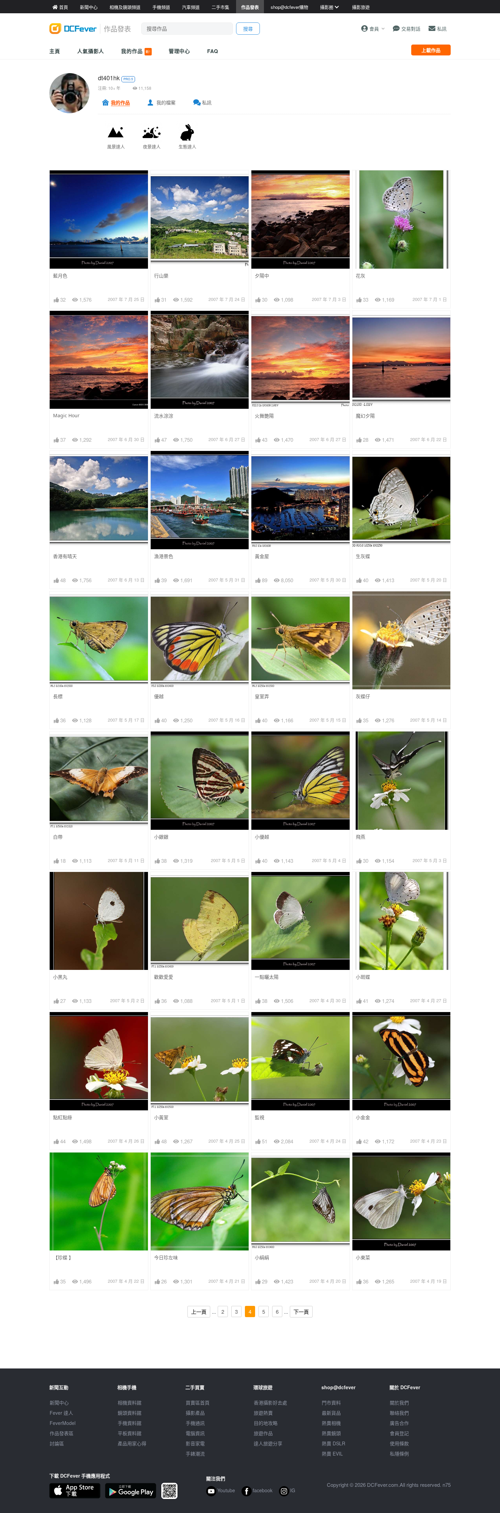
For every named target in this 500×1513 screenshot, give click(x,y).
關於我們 (399, 1402)
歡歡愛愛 (163, 977)
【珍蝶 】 (63, 1257)
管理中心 (179, 51)
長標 (58, 696)
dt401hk (109, 77)
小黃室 (161, 1117)
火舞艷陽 (264, 416)
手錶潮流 (195, 1453)
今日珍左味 (166, 1257)
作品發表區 (61, 1433)
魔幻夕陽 (365, 416)
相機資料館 (129, 1402)
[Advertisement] (250, 1353)
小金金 (363, 1117)
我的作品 (135, 51)
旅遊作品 (263, 1433)
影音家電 (195, 1443)
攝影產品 (195, 1412)
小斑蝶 (363, 977)
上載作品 (430, 50)
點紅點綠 (62, 1117)
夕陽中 (262, 275)
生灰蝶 (363, 556)
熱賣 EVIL (332, 1453)
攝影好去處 (270, 1402)
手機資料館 (129, 1422)
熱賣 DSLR (333, 1443)
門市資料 (331, 1402)
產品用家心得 (132, 1443)
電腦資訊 (195, 1433)
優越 (159, 696)
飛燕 (360, 837)
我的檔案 (166, 102)
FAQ (212, 51)
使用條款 (399, 1443)
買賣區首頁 (198, 1402)
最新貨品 (331, 1412)
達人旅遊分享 (268, 1443)
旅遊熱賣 (263, 1412)
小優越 (262, 837)
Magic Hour (66, 415)
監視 (259, 1117)
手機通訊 (195, 1422)
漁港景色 (163, 556)
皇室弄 (262, 696)
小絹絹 (262, 1257)
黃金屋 (262, 556)
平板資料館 (129, 1433)
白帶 (58, 837)
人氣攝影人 (90, 51)
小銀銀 (161, 837)
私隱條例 (399, 1453)
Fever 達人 (61, 1412)
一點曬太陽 (267, 977)
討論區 (57, 1443)
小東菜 (363, 1257)
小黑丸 (60, 977)
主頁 (54, 51)
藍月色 (60, 275)
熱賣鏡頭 (331, 1433)
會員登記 (399, 1433)
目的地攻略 (266, 1422)
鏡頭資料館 (129, 1412)
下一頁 (301, 1311)
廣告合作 (399, 1422)
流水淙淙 (163, 416)
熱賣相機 (331, 1422)
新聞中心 (59, 1402)
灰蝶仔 (363, 696)
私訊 (207, 102)
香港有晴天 (65, 556)
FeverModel (63, 1422)
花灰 (360, 275)
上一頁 (198, 1311)
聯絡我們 (399, 1412)
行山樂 (161, 275)
